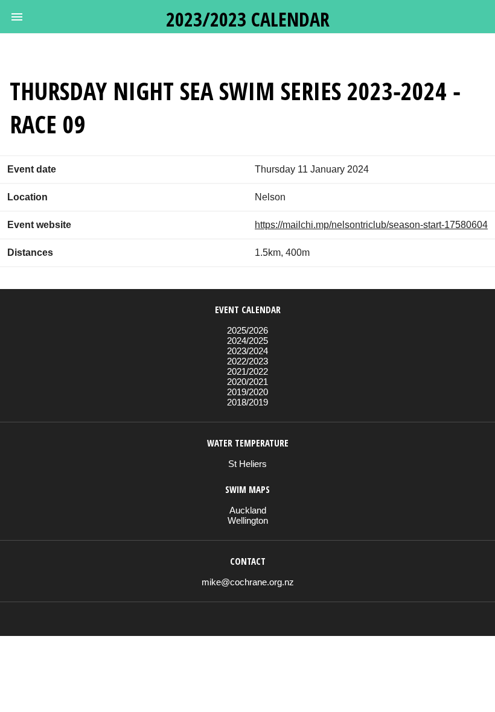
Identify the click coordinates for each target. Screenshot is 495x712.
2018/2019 (247, 402)
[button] (17, 17)
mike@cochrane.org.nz (248, 582)
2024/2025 (247, 340)
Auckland (247, 510)
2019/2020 (247, 392)
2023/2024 (247, 351)
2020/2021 (247, 382)
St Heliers (247, 464)
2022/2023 (247, 361)
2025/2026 (247, 330)
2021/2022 (247, 371)
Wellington (248, 520)
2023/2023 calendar (248, 19)
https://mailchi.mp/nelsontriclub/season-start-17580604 (371, 225)
